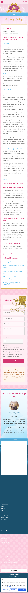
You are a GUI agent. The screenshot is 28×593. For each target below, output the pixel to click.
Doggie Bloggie (4, 534)
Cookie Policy (10, 586)
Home (2, 506)
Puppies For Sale (5, 533)
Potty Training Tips (5, 542)
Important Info (4, 517)
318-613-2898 (14, 574)
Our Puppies (8, 14)
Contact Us (3, 512)
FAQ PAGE (17, 378)
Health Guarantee (5, 515)
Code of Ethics (4, 514)
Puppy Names (4, 536)
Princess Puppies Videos (6, 544)
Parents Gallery (4, 545)
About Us (3, 508)
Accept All (22, 589)
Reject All (13, 589)
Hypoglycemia (4, 538)
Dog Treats (3, 540)
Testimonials (4, 519)
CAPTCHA (6, 337)
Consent (6, 345)
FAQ (2, 510)
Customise (5, 589)
